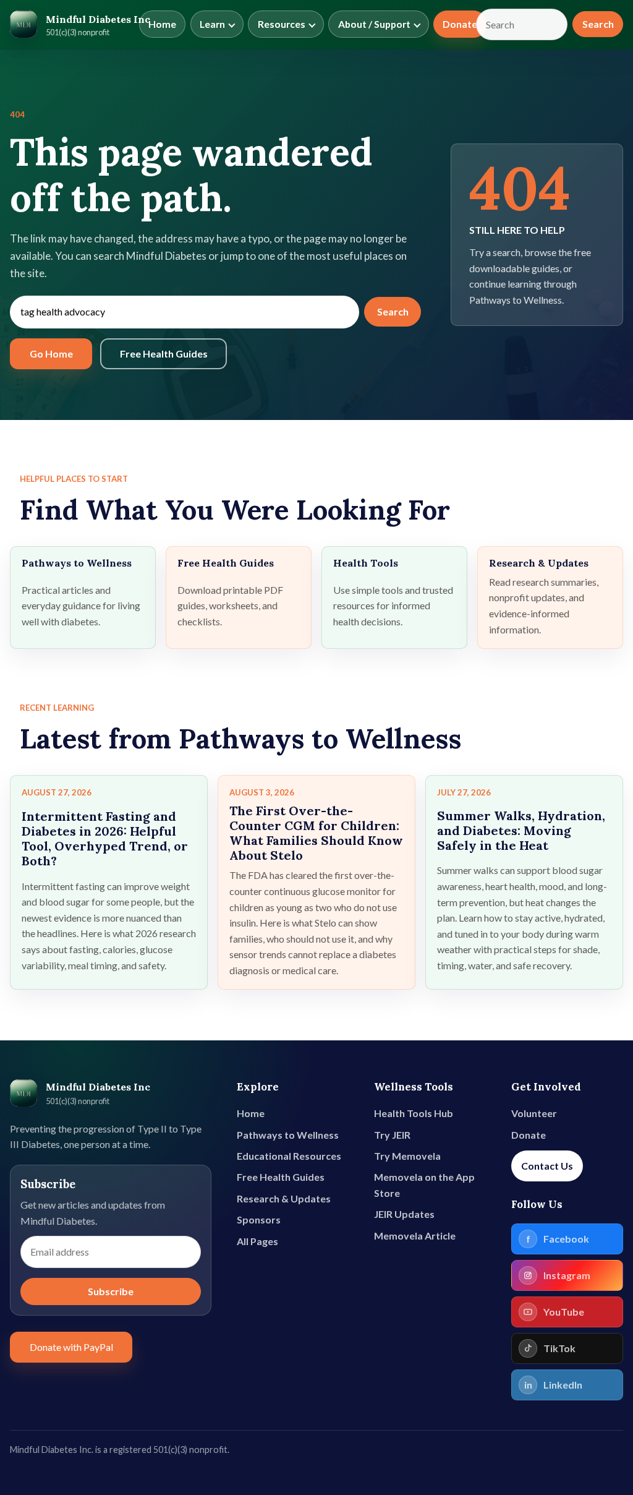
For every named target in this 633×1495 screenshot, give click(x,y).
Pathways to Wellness (288, 1135)
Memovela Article (415, 1235)
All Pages (257, 1241)
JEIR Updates (404, 1214)
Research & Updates (284, 1198)
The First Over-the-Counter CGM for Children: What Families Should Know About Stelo (316, 833)
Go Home (51, 353)
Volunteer (534, 1113)
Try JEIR (392, 1135)
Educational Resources (289, 1156)
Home (162, 24)
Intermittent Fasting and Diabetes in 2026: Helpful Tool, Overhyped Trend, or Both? (105, 838)
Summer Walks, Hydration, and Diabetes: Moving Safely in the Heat (521, 830)
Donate (460, 24)
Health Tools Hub (413, 1113)
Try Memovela (407, 1156)
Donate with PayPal (71, 1347)
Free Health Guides (164, 353)
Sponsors (259, 1219)
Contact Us (547, 1166)
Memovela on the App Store (424, 1185)
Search (598, 24)
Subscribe (111, 1291)
